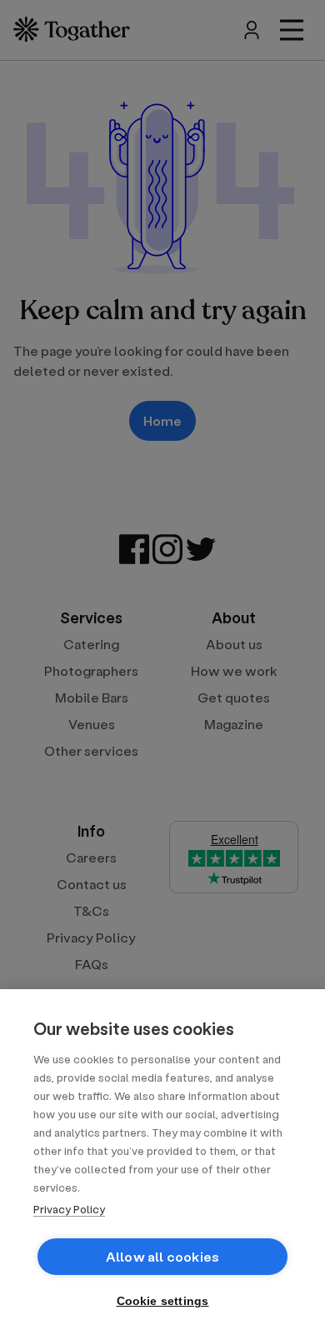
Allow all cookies (162, 1256)
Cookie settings (163, 1301)
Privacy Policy (69, 1209)
